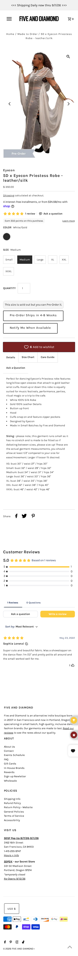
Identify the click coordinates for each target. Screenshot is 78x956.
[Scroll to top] (70, 947)
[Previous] (9, 103)
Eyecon (9, 170)
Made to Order (27, 34)
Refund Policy (12, 803)
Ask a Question (15, 367)
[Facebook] (4, 942)
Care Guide (47, 357)
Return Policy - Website (18, 807)
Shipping (8, 195)
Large (40, 259)
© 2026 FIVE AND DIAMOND (18, 948)
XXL (64, 259)
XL (52, 259)
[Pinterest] (10, 942)
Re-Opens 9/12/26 (14, 878)
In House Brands (14, 767)
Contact (9, 750)
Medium (25, 259)
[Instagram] (17, 942)
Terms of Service (14, 815)
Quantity (9, 288)
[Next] (68, 103)
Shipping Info (12, 798)
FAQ (6, 759)
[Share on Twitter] (24, 516)
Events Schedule (14, 755)
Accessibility (12, 820)
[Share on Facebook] (16, 516)
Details (10, 357)
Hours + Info (11, 855)
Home (10, 34)
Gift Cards (10, 763)
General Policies (14, 811)
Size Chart (28, 357)
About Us (9, 746)
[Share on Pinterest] (33, 516)
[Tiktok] (22, 942)
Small (9, 259)
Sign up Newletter (15, 776)
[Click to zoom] (68, 56)
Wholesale (10, 780)
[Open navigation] (10, 19)
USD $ (11, 908)
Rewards (9, 772)
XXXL (8, 271)
